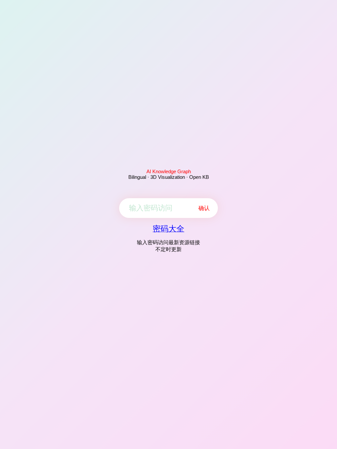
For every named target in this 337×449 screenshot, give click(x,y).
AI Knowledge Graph (168, 171)
